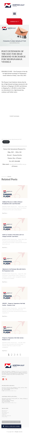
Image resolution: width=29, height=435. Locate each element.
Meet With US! (5, 410)
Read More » (4, 213)
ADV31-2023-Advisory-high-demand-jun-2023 (11, 139)
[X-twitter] (6, 379)
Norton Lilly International (22, 371)
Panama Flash (4, 413)
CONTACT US (13, 21)
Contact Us (4, 414)
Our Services (4, 411)
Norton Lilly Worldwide (6, 415)
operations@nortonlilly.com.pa (17, 164)
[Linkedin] (3, 379)
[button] (14, 13)
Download (6, 141)
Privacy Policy (4, 416)
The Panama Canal (5, 412)
